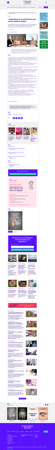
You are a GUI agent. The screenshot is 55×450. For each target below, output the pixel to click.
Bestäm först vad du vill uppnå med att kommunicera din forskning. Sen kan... (32, 297)
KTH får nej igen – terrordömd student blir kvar (12, 291)
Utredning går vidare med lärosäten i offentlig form (12, 266)
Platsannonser (32, 7)
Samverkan (19, 114)
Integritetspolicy (11, 442)
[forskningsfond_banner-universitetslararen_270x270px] (44, 29)
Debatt (27, 7)
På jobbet (20, 7)
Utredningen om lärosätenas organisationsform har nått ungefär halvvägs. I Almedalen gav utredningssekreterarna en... (12, 273)
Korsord (9, 441)
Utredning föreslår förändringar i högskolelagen (17, 148)
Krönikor (24, 7)
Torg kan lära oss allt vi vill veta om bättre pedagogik (16, 188)
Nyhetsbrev (10, 438)
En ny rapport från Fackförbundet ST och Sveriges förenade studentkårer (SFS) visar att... (22, 272)
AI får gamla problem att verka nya (15, 390)
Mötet (16, 7)
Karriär (14, 114)
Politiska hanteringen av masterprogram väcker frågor (17, 157)
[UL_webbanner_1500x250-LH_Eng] (22, 307)
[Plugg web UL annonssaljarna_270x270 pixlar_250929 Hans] (44, 48)
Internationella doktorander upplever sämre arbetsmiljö (22, 266)
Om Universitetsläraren (12, 436)
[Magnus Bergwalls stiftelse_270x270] (44, 20)
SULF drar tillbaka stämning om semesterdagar (31, 266)
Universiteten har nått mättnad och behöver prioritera (12, 138)
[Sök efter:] (46, 2)
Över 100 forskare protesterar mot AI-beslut (16, 152)
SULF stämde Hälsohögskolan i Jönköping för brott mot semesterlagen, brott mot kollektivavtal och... (32, 272)
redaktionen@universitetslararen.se (24, 204)
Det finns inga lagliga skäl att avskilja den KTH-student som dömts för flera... (12, 295)
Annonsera (10, 437)
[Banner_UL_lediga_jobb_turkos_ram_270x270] (44, 39)
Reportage (13, 7)
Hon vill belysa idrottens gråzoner (15, 342)
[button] (14, 118)
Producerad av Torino (10, 449)
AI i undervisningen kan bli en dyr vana (16, 202)
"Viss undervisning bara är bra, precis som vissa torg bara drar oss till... (22, 295)
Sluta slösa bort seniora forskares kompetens (26, 137)
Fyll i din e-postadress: (14, 244)
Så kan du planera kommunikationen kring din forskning (32, 292)
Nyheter (8, 7)
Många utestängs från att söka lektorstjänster (19, 137)
